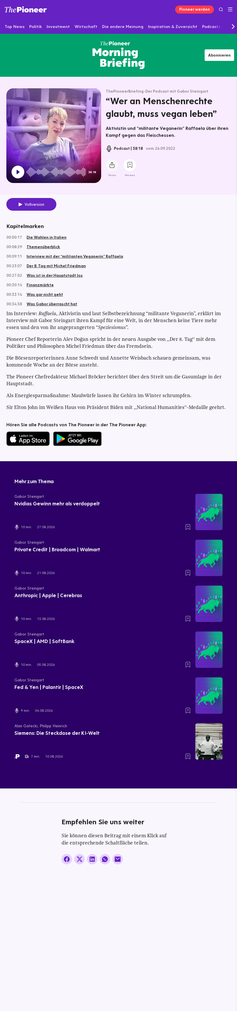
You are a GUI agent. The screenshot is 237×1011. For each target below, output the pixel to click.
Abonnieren (219, 55)
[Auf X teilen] (79, 859)
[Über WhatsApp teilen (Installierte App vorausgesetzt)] (105, 859)
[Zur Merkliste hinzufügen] (130, 165)
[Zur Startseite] (26, 9)
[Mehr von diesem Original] (118, 55)
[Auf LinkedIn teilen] (92, 859)
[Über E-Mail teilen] (117, 859)
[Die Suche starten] (221, 9)
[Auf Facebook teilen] (67, 859)
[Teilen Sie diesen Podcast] (112, 165)
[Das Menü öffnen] (230, 10)
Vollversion (34, 204)
